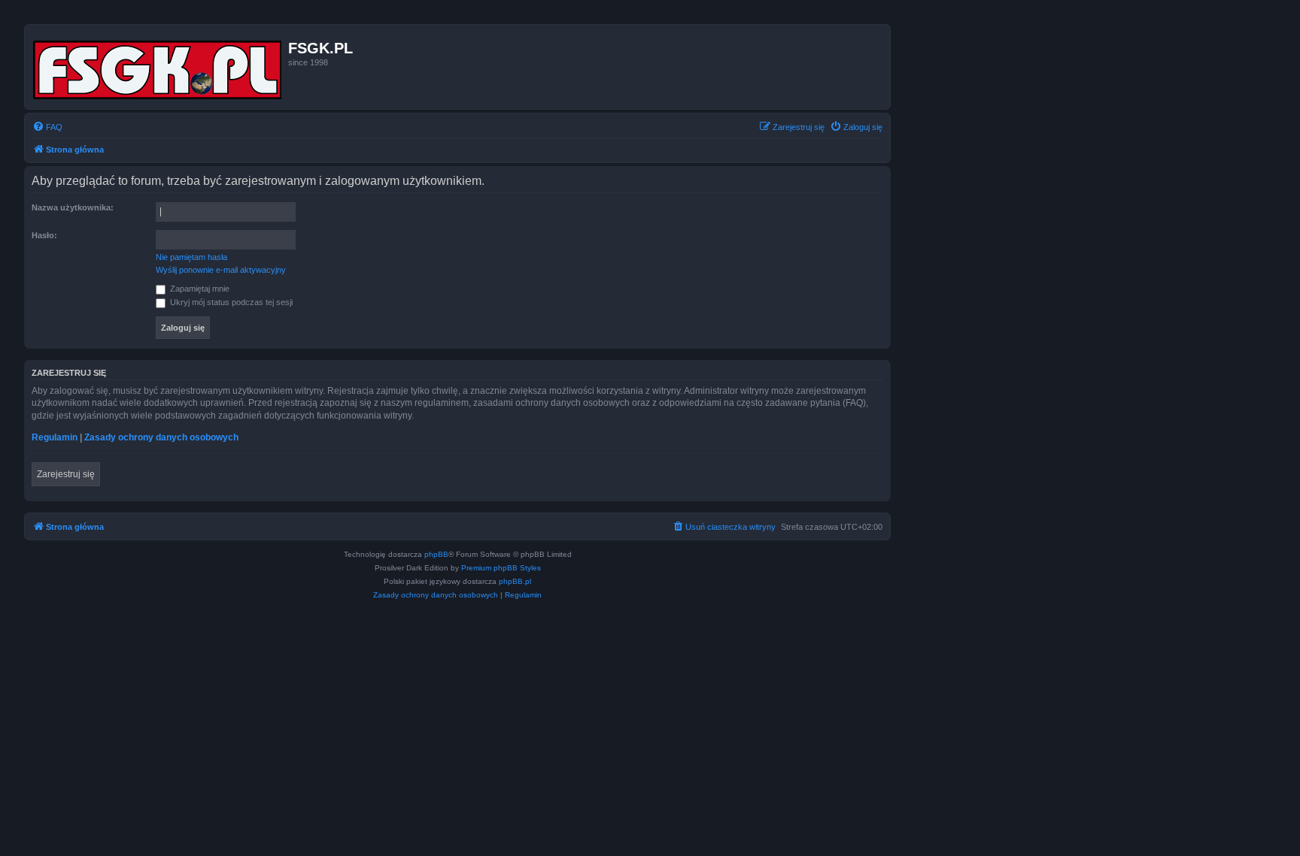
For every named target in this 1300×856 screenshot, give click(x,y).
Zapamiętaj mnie (198, 288)
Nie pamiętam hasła (191, 257)
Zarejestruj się (66, 474)
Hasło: (44, 235)
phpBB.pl (515, 581)
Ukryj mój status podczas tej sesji (230, 302)
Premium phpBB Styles (501, 568)
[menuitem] (47, 127)
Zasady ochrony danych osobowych (161, 437)
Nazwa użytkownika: (73, 207)
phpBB (436, 554)
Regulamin (54, 437)
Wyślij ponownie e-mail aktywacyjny (221, 269)
